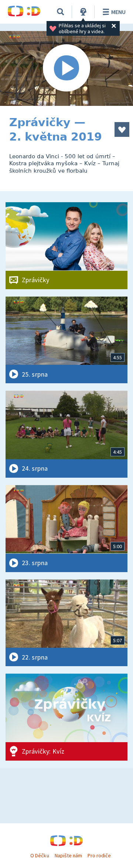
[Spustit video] (66, 68)
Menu (118, 11)
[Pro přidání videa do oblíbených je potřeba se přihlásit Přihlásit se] (122, 129)
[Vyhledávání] (61, 12)
